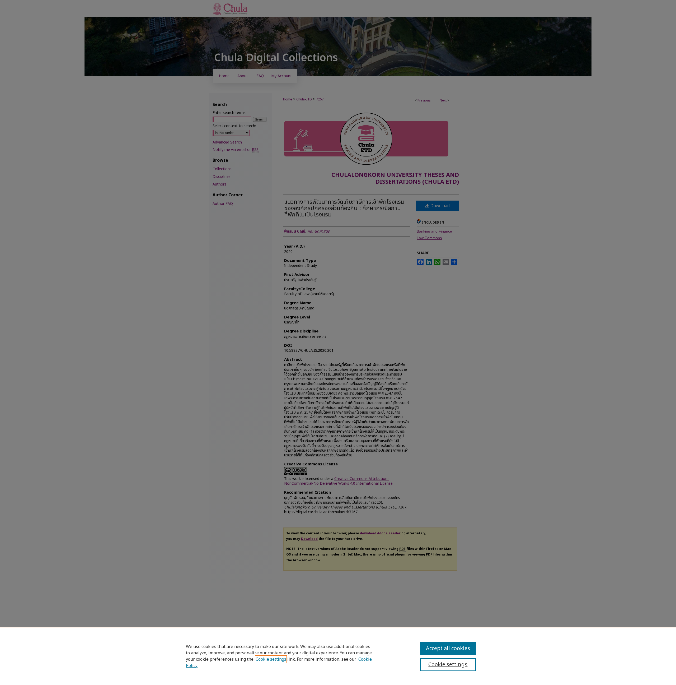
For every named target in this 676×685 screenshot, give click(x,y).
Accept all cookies (448, 648)
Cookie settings (271, 659)
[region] (338, 656)
